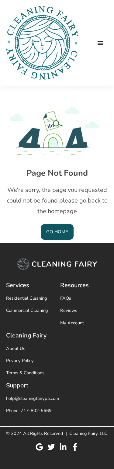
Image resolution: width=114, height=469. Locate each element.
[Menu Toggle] (100, 43)
